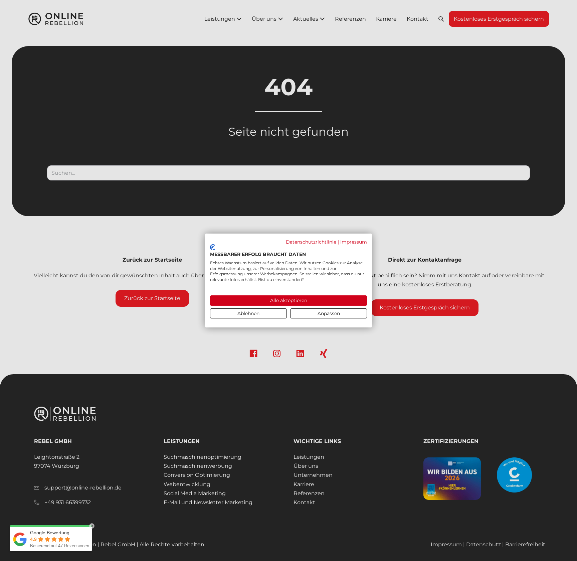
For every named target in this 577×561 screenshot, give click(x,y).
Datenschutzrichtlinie (311, 242)
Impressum (353, 242)
